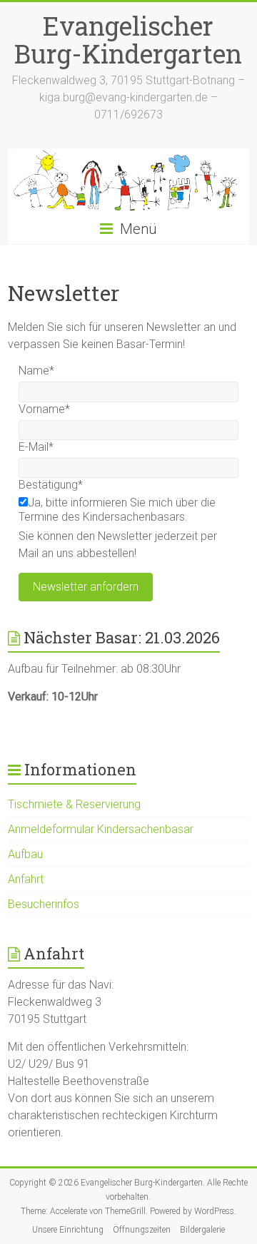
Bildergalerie (202, 1230)
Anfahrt (26, 879)
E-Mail (36, 447)
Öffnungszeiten (142, 1230)
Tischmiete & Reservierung (74, 804)
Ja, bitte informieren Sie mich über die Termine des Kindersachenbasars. (117, 510)
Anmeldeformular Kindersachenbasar (100, 829)
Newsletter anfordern (85, 586)
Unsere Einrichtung (68, 1230)
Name (36, 370)
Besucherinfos (43, 904)
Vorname (44, 409)
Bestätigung (51, 484)
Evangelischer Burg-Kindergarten (128, 40)
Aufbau (25, 854)
